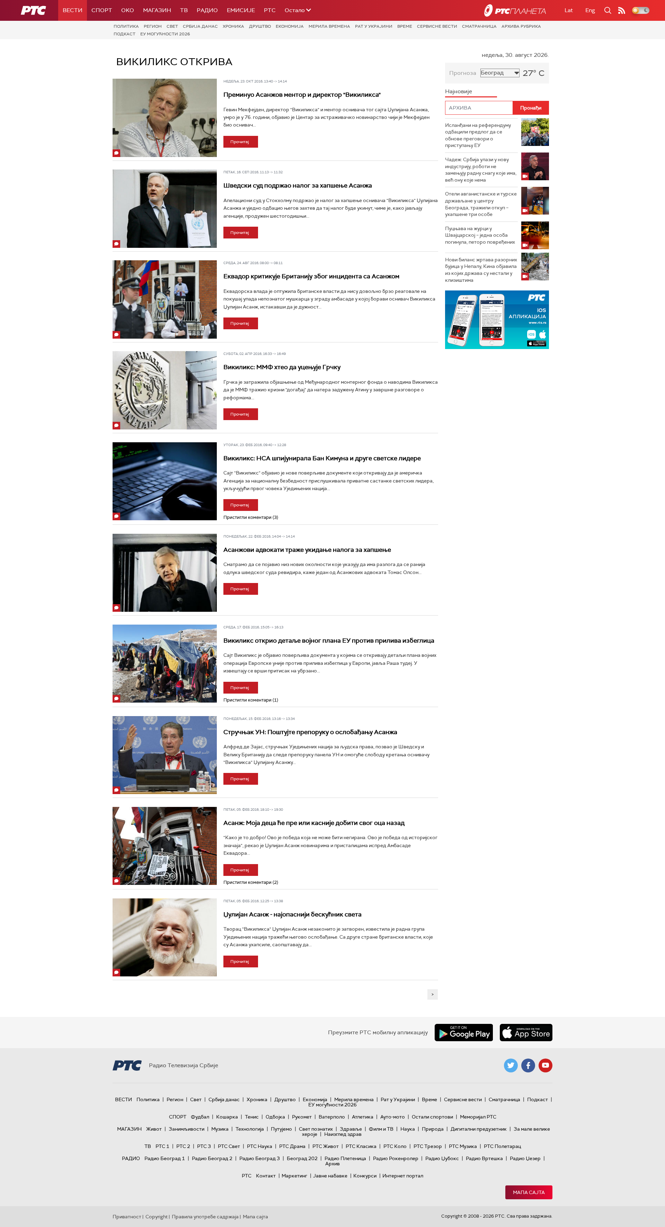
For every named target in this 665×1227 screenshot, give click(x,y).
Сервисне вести (437, 26)
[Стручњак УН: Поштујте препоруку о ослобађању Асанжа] (165, 755)
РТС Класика (361, 1146)
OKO (127, 10)
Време (404, 26)
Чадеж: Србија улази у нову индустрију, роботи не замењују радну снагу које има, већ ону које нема (480, 169)
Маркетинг (294, 1176)
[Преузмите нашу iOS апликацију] (526, 1032)
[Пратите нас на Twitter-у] (511, 1065)
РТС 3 (204, 1146)
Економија (290, 26)
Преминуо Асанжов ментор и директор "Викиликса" (302, 94)
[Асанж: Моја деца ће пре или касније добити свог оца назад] (165, 846)
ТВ (184, 10)
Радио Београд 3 (259, 1158)
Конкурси (364, 1176)
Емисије (241, 10)
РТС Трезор (428, 1146)
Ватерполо (332, 1117)
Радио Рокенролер (395, 1158)
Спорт (101, 10)
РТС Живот (325, 1146)
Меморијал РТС (478, 1117)
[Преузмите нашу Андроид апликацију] (464, 1032)
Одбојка (275, 1117)
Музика (220, 1129)
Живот (154, 1129)
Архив (332, 1163)
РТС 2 (183, 1146)
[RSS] (622, 10)
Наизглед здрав (343, 1134)
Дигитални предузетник (479, 1129)
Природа (433, 1129)
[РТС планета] (515, 10)
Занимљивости (186, 1129)
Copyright (156, 1216)
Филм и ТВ (381, 1129)
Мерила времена (329, 26)
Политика (126, 26)
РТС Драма (292, 1146)
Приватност (127, 1216)
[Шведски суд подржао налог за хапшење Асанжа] (165, 208)
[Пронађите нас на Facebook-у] (528, 1065)
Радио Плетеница (345, 1158)
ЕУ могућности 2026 (165, 34)
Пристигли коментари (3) (250, 517)
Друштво (260, 26)
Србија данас (200, 26)
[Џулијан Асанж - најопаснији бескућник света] (165, 937)
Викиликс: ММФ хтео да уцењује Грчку (281, 367)
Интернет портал (402, 1176)
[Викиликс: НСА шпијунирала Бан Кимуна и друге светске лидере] (165, 481)
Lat (569, 10)
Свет (172, 26)
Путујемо (281, 1129)
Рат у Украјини (373, 26)
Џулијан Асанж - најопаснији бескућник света (292, 914)
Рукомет (302, 1117)
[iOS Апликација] (451, 319)
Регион (153, 26)
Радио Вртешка (484, 1158)
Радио (207, 10)
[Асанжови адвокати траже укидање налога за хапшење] (165, 573)
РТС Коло (395, 1146)
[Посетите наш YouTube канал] (545, 1065)
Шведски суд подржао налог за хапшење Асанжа (297, 185)
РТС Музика (463, 1146)
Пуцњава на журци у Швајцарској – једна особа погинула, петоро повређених (480, 235)
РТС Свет (229, 1146)
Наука (407, 1129)
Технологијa (250, 1129)
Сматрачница (479, 26)
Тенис (252, 1117)
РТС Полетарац (502, 1146)
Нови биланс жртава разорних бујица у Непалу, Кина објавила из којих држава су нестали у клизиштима (481, 269)
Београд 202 (302, 1158)
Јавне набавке (330, 1176)
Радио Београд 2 (212, 1158)
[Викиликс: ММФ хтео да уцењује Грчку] (165, 390)
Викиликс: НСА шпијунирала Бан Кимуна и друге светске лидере (322, 458)
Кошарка (227, 1117)
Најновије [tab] (458, 91)
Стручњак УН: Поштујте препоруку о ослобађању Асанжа (310, 732)
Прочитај (239, 142)
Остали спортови (432, 1117)
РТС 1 (162, 1146)
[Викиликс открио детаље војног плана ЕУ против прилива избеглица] (165, 664)
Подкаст (124, 34)
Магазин (157, 10)
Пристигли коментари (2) (250, 882)
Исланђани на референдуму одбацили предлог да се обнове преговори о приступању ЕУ (478, 135)
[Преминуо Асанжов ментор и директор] (165, 118)
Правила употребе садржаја (205, 1216)
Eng (590, 10)
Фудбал (200, 1117)
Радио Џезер (525, 1158)
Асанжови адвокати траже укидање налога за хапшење (307, 550)
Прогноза (462, 73)
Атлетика (362, 1117)
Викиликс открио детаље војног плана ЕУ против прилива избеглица (328, 640)
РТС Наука (259, 1146)
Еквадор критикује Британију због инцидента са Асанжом (311, 276)
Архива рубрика (521, 26)
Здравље (351, 1129)
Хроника (233, 26)
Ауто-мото (392, 1117)
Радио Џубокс (442, 1158)
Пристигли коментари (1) (250, 700)
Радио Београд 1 (164, 1158)
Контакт (266, 1176)
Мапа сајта (529, 1192)
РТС (270, 10)
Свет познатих (316, 1129)
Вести (72, 10)
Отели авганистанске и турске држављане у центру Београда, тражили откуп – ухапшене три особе (481, 204)
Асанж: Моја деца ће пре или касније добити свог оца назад (314, 823)
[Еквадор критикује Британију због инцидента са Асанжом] (165, 299)
